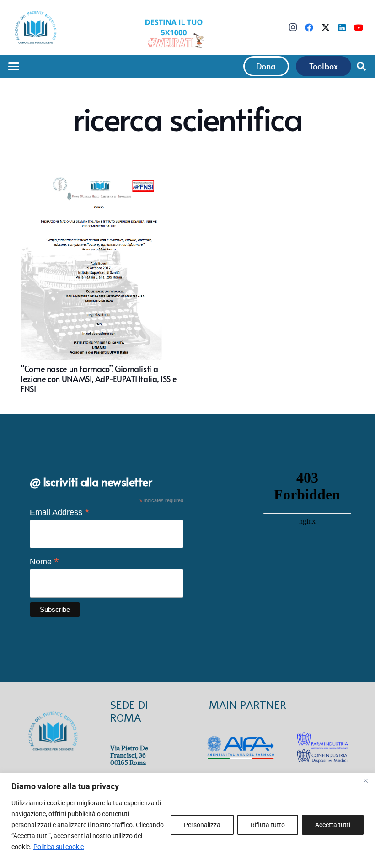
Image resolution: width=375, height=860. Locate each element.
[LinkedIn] (342, 27)
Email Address (60, 512)
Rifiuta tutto (268, 824)
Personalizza (202, 824)
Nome (44, 562)
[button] (14, 66)
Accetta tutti (332, 824)
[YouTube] (358, 27)
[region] (187, 816)
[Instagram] (292, 27)
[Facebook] (309, 27)
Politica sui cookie (58, 846)
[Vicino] (365, 780)
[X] (325, 27)
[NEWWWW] (173, 32)
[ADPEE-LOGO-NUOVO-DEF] (35, 27)
